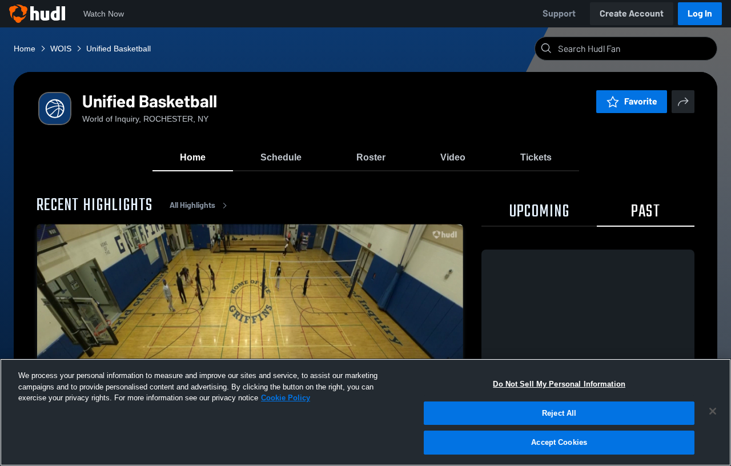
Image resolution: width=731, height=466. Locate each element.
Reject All (559, 413)
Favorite (640, 101)
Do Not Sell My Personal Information (559, 384)
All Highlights (192, 205)
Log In (700, 13)
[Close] (712, 411)
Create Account (632, 13)
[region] (365, 412)
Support (559, 13)
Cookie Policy (285, 397)
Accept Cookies (559, 442)
